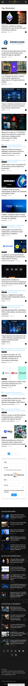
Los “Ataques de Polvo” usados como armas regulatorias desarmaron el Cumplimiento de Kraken (13, 79)
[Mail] (15, 651)
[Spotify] (19, 651)
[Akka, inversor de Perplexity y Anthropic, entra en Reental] (5, 531)
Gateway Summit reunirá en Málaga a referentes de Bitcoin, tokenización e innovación (13, 151)
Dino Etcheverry (5, 316)
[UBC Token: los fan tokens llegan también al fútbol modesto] (5, 524)
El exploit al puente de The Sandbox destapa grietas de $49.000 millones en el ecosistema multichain (11, 357)
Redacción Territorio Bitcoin (8, 155)
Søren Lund (4, 32)
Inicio (3, 6)
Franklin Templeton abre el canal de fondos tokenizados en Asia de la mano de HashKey (14, 216)
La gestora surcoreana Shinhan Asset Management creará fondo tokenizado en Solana (13, 257)
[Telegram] (23, 651)
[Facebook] (4, 651)
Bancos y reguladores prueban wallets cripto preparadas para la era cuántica (13, 297)
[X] (12, 654)
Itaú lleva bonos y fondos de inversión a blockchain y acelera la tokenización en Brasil (18, 634)
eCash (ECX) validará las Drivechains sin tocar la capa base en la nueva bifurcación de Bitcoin (14, 282)
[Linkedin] (11, 651)
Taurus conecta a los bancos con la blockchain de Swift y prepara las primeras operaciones (13, 106)
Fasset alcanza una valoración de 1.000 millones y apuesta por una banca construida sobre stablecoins (14, 339)
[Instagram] (7, 651)
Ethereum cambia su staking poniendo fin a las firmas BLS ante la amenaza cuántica (14, 28)
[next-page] (18, 453)
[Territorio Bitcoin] (14, 2)
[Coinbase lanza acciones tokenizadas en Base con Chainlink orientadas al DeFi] (14, 181)
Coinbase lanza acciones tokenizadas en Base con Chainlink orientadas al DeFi (14, 191)
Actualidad (4, 23)
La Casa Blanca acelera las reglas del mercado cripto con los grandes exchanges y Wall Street (14, 400)
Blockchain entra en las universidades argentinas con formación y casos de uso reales (18, 609)
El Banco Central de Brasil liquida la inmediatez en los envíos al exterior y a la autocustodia (18, 642)
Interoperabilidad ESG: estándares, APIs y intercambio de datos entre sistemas (14, 312)
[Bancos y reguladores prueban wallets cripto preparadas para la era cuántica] (14, 291)
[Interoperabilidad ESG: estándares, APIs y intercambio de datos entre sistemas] (14, 306)
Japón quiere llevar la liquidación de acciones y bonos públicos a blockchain (13, 166)
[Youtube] (15, 654)
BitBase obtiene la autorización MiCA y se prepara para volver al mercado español (18, 538)
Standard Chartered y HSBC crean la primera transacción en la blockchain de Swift (14, 383)
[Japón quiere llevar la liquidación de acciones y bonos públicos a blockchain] (14, 161)
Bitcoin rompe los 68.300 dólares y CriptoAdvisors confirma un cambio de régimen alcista (14, 417)
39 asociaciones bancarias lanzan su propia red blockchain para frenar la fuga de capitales (14, 53)
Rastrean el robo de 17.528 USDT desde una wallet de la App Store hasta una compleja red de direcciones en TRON (14, 135)
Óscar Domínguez (6, 140)
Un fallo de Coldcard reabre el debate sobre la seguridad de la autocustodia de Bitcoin (18, 626)
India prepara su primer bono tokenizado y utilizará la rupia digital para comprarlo (12, 232)
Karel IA (3, 109)
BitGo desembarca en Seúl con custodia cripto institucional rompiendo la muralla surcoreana (13, 442)
